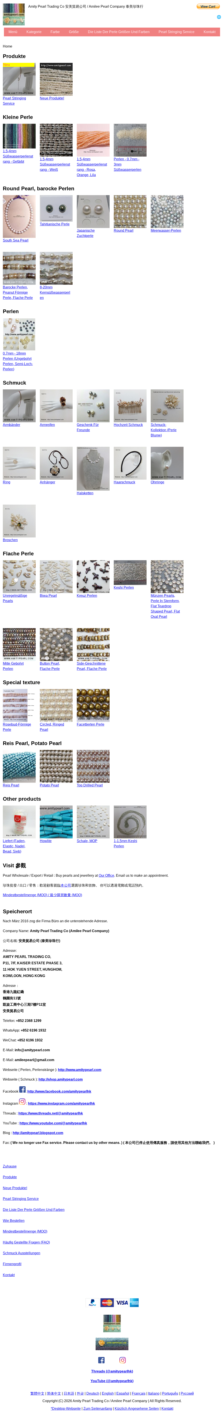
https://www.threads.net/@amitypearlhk (50, 1113)
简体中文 (54, 1393)
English (108, 1393)
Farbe (55, 32)
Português (170, 1393)
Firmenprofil (12, 1264)
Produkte (10, 1177)
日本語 (69, 1393)
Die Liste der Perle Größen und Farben (119, 32)
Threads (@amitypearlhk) (112, 1371)
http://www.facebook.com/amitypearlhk (59, 1091)
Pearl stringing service (176, 32)
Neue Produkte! (15, 1188)
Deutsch (92, 1393)
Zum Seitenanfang (97, 1408)
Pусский (187, 1393)
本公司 (66, 885)
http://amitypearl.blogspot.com (38, 1133)
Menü (13, 32)
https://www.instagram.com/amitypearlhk (61, 1103)
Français (138, 1393)
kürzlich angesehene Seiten (137, 1408)
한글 (80, 1393)
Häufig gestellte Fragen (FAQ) (26, 1242)
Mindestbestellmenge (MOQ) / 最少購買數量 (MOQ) (42, 895)
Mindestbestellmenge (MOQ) (25, 1231)
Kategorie (34, 32)
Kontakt (209, 32)
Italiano (153, 1393)
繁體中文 (37, 1393)
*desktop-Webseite (66, 1408)
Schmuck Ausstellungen (21, 1253)
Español (122, 1393)
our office (106, 875)
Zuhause (10, 1166)
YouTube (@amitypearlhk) (112, 1381)
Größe (74, 32)
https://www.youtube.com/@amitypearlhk (53, 1123)
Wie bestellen (13, 1221)
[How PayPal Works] (112, 1306)
